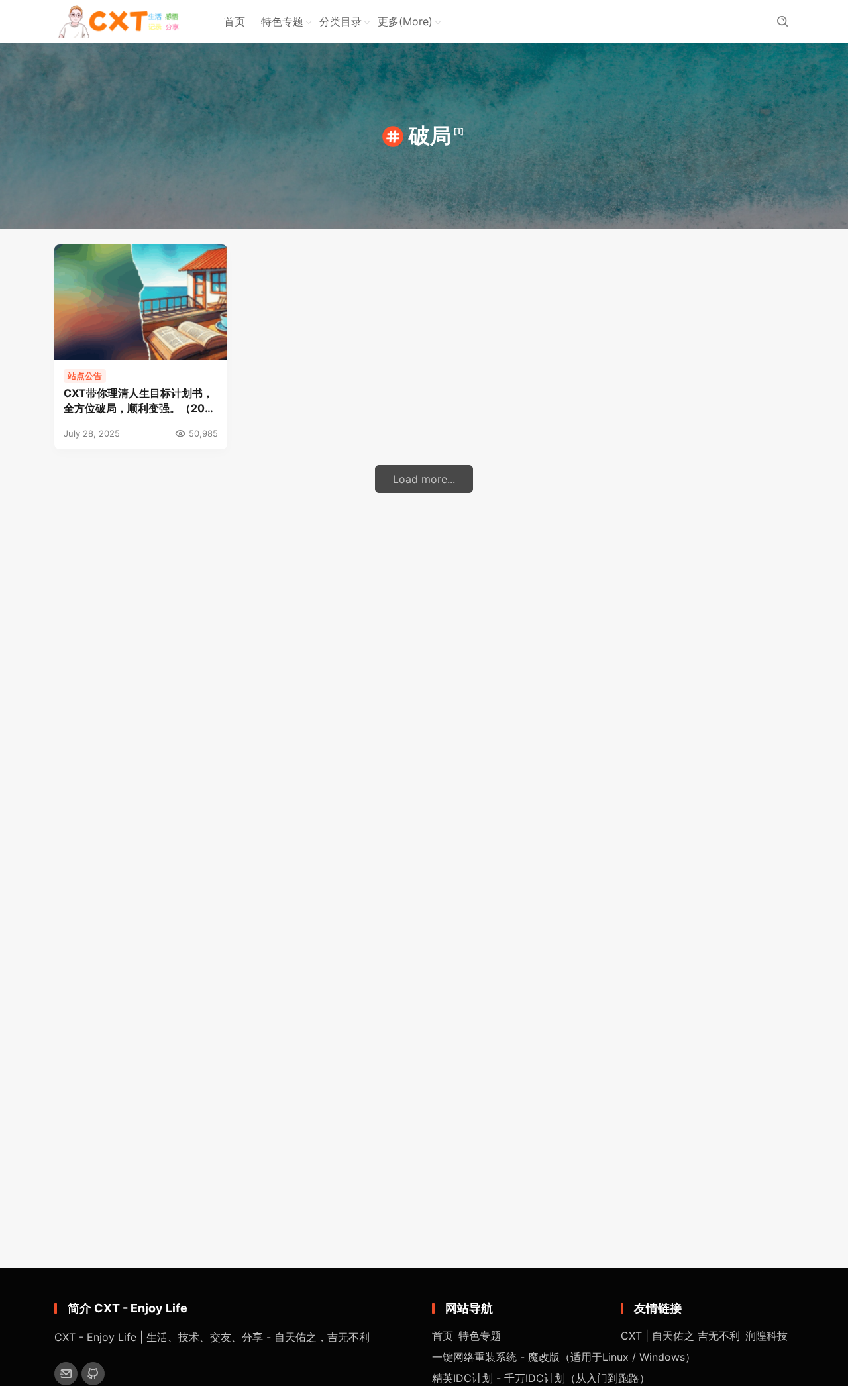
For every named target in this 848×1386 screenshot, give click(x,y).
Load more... (424, 479)
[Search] (782, 21)
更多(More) (405, 21)
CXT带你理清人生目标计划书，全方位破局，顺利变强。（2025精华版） (141, 401)
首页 (234, 21)
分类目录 (340, 21)
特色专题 (282, 21)
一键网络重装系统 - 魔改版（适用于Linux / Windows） (564, 1356)
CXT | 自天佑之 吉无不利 (680, 1335)
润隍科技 (766, 1335)
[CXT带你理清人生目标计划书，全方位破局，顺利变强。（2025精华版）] (140, 302)
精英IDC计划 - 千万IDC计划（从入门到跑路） (541, 1378)
